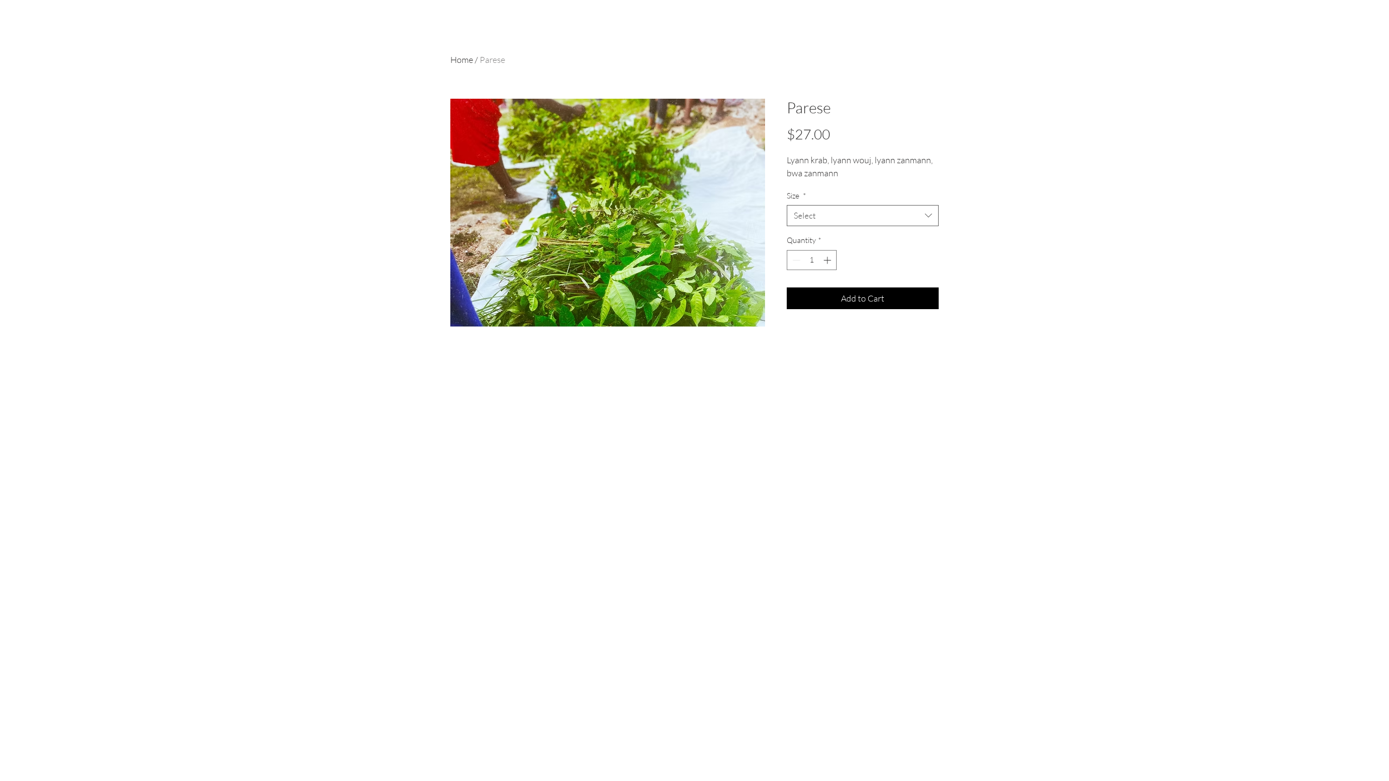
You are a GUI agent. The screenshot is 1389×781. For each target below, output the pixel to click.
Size (796, 195)
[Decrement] (795, 260)
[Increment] (828, 260)
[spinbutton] (811, 260)
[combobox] (863, 215)
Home (461, 59)
